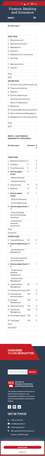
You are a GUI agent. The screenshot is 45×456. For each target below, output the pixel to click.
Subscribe (32, 372)
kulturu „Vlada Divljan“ (20, 434)
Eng (35, 4)
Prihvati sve (23, 452)
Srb (28, 4)
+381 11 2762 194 (17, 420)
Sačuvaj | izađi (22, 447)
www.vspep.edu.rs (18, 427)
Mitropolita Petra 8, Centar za (22, 431)
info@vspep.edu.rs (18, 424)
